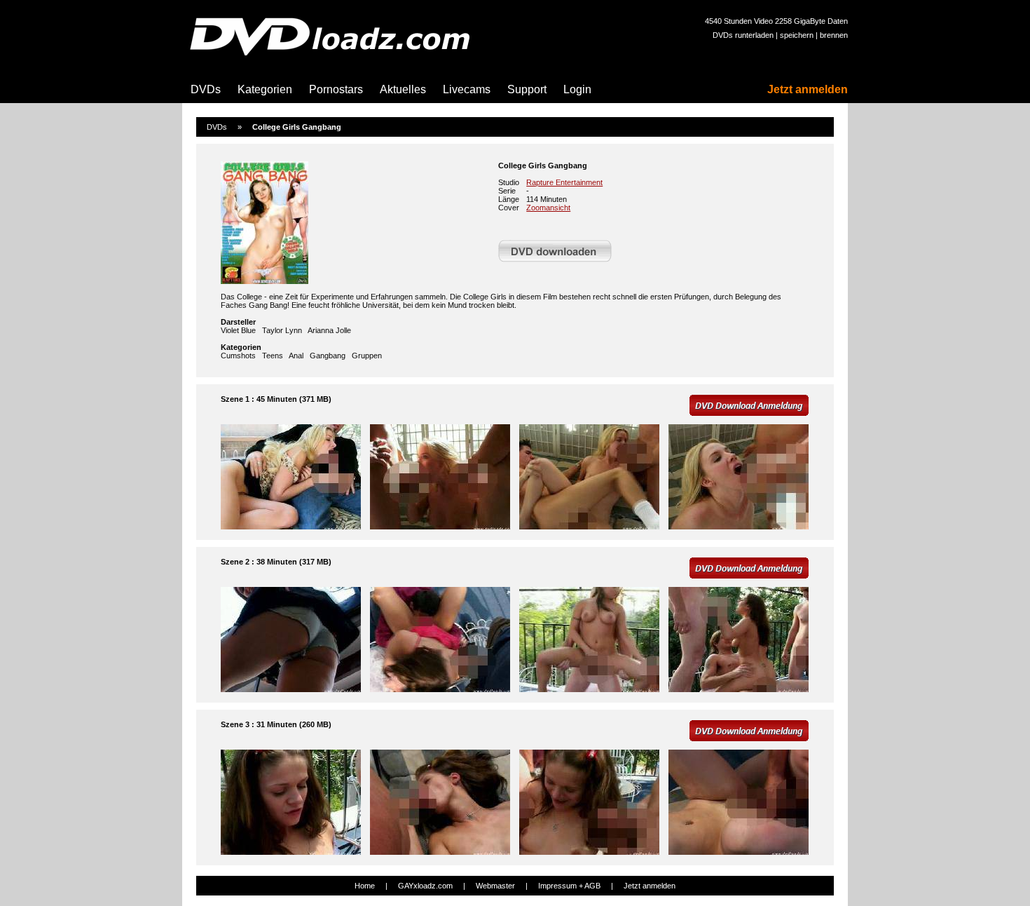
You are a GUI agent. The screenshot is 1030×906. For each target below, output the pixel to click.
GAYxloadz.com (425, 885)
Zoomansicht (548, 207)
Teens (272, 355)
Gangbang (327, 355)
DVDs (206, 89)
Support (527, 89)
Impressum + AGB (569, 885)
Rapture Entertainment (564, 182)
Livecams (466, 89)
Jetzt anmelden (807, 89)
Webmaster (495, 885)
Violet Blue (238, 330)
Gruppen (367, 355)
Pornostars (336, 89)
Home (365, 885)
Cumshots (238, 355)
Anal (296, 355)
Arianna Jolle (329, 330)
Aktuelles (403, 89)
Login (577, 89)
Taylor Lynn (282, 330)
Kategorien (265, 89)
